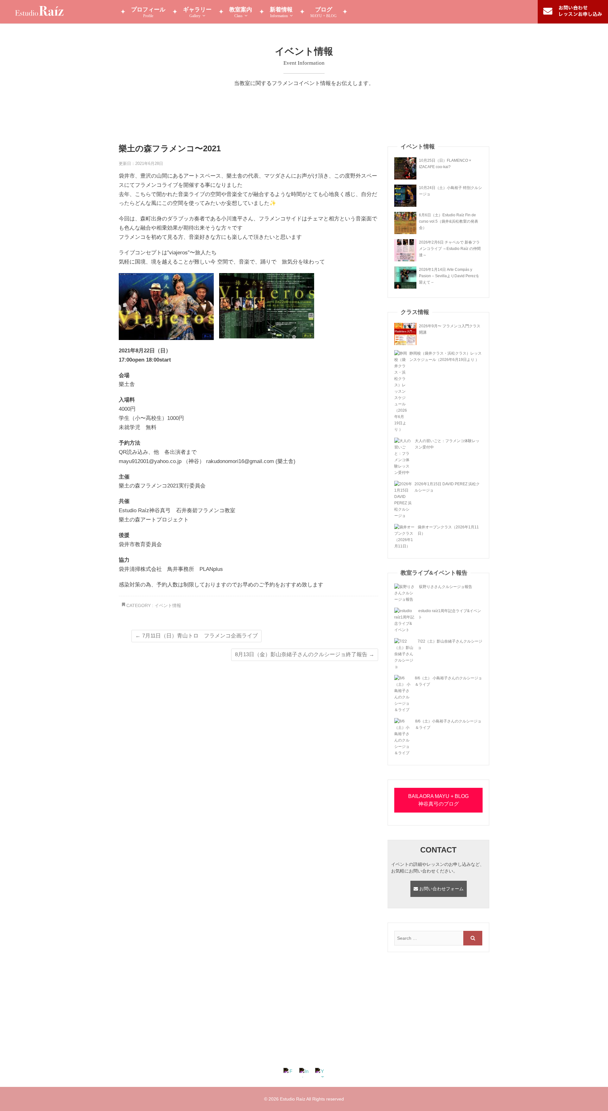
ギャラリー (197, 12)
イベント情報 (168, 605)
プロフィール (148, 12)
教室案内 (240, 12)
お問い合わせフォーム (441, 888)
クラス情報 (294, 1051)
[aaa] (304, 1001)
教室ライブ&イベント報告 (377, 1051)
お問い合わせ (426, 1051)
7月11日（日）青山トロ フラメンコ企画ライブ (196, 636)
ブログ (323, 12)
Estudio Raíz (292, 1098)
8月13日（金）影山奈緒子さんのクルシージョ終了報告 (304, 654)
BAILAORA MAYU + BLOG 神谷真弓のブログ (438, 800)
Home (174, 1051)
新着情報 (281, 12)
